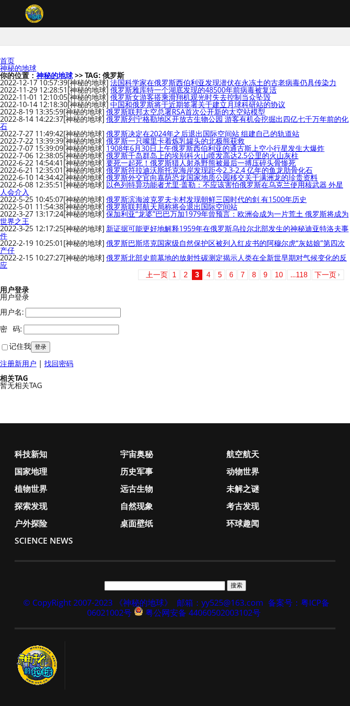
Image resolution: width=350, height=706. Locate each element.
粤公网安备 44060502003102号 (203, 612)
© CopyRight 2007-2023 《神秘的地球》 (97, 602)
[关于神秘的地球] (40, 665)
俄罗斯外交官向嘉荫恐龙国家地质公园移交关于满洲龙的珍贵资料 (212, 177)
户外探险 (31, 523)
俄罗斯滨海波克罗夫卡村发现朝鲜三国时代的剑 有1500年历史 (206, 199)
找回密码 (58, 363)
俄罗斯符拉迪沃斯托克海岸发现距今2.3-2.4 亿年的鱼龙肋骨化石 (209, 170)
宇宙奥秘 (136, 453)
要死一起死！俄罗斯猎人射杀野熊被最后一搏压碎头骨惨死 (201, 163)
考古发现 (242, 505)
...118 (299, 275)
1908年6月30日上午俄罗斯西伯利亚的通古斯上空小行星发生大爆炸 (215, 148)
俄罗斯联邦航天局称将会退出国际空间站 (171, 207)
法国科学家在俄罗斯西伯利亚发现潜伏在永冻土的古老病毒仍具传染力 (223, 83)
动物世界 (242, 471)
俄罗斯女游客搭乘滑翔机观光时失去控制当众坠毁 (190, 97)
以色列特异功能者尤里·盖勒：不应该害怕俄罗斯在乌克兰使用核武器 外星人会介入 (171, 188)
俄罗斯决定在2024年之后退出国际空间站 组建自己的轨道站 (202, 134)
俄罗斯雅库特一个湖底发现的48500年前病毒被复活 (193, 90)
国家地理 (31, 471)
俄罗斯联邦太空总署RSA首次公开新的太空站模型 (185, 112)
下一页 (325, 275)
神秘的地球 (18, 68)
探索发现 (31, 505)
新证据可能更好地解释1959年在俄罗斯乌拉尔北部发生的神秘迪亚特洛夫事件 (174, 232)
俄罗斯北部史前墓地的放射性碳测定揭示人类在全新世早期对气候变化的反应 (173, 261)
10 (279, 275)
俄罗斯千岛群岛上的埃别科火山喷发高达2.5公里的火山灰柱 (202, 156)
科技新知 (31, 453)
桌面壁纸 (136, 523)
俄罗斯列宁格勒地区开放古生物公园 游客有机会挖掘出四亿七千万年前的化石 (174, 122)
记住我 (20, 346)
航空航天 (242, 453)
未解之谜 (242, 488)
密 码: (11, 329)
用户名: (12, 312)
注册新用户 (18, 363)
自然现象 (136, 505)
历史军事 (136, 471)
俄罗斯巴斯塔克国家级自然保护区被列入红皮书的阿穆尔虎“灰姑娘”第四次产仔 (172, 246)
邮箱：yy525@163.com (220, 602)
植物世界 (31, 488)
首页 (7, 61)
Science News (44, 540)
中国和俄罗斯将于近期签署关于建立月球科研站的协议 (197, 104)
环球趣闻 (242, 523)
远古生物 (136, 488)
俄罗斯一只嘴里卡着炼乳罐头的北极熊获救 (175, 141)
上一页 (157, 275)
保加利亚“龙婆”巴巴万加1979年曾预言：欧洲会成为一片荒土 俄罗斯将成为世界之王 (174, 217)
